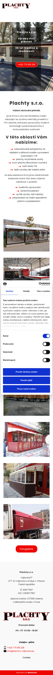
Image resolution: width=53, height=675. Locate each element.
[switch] (46, 344)
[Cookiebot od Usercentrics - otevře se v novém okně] (39, 284)
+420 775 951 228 (26, 64)
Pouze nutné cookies (26, 389)
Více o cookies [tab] (43, 291)
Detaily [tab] (26, 291)
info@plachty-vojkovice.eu (20, 651)
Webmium (32, 672)
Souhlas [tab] (9, 291)
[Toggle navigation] (49, 6)
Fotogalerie (26, 549)
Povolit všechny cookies (26, 372)
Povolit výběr (26, 380)
